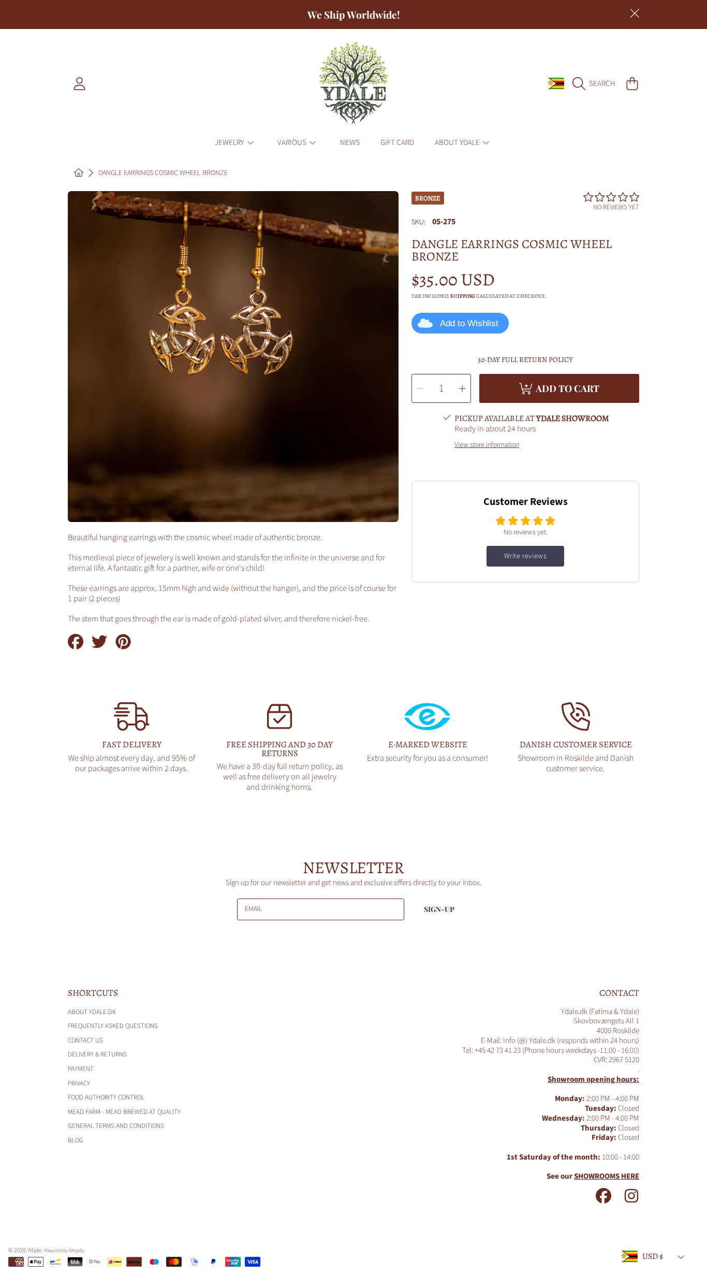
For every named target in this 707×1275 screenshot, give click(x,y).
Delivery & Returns (97, 1054)
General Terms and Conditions (116, 1126)
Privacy (79, 1083)
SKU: (418, 222)
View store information (486, 445)
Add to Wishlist (469, 323)
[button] (596, 83)
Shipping (462, 296)
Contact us (85, 1040)
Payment (81, 1069)
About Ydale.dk (92, 1012)
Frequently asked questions (113, 1026)
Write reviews (525, 556)
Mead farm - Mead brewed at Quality (124, 1112)
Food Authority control (106, 1097)
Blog (75, 1140)
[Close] (634, 13)
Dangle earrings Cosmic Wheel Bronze (163, 173)
